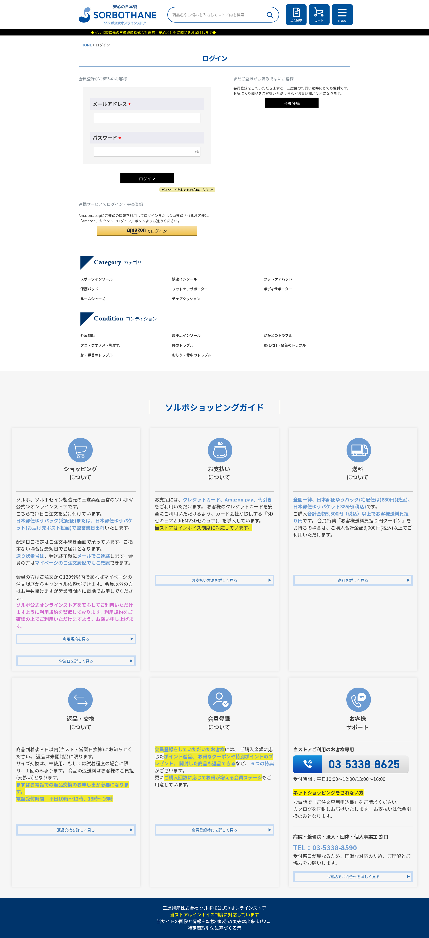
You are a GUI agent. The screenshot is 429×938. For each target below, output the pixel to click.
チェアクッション (186, 298)
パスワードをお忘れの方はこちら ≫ (187, 189)
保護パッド (89, 288)
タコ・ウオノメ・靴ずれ (100, 345)
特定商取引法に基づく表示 (214, 928)
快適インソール (184, 279)
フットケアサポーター (190, 288)
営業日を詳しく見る (76, 661)
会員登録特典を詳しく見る (214, 830)
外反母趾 (87, 335)
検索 (269, 14)
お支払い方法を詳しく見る (214, 580)
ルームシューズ (92, 298)
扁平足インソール (186, 335)
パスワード (108, 137)
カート (319, 20)
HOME (87, 45)
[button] (147, 231)
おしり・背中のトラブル (191, 355)
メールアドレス (113, 103)
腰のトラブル (182, 345)
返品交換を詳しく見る (76, 830)
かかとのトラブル (278, 335)
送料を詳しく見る (353, 580)
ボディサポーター (278, 288)
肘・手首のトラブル (96, 355)
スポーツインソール (96, 279)
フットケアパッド (278, 279)
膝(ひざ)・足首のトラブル (285, 345)
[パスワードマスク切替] (197, 151)
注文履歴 (296, 20)
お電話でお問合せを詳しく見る (353, 876)
